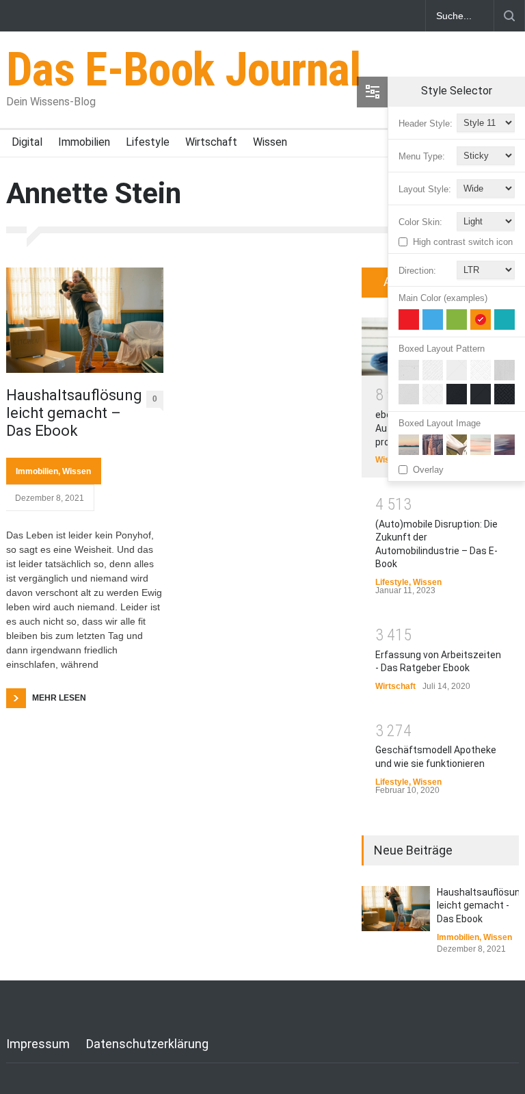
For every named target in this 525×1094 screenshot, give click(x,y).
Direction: (417, 270)
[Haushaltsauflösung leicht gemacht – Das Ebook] (84, 320)
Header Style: (426, 123)
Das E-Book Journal (183, 69)
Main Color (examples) (443, 298)
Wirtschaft (211, 141)
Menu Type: (422, 156)
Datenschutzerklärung (147, 1044)
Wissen (270, 141)
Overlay (428, 469)
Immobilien (84, 141)
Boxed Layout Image (440, 423)
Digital (27, 141)
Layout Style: (425, 189)
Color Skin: (420, 222)
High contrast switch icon (463, 241)
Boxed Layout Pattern (442, 348)
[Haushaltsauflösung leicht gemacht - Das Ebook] (396, 909)
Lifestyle (148, 141)
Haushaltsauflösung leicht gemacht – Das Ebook (71, 413)
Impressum (38, 1044)
